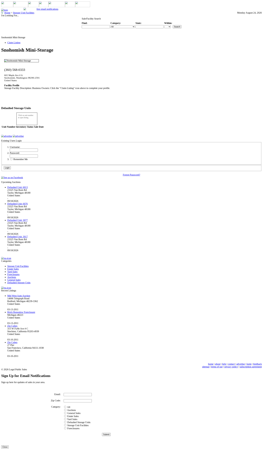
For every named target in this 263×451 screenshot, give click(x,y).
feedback (257, 364)
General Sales (14, 280)
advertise (240, 364)
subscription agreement (251, 366)
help (224, 364)
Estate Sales (13, 269)
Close (4, 447)
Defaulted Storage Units (18, 282)
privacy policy (231, 366)
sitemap (205, 366)
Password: (15, 153)
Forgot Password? (131, 174)
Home (7, 12)
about (217, 364)
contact (231, 364)
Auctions (11, 277)
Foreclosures (13, 274)
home (210, 364)
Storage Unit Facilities (18, 266)
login (249, 364)
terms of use (217, 366)
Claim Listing (13, 42)
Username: (15, 147)
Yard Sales (12, 271)
